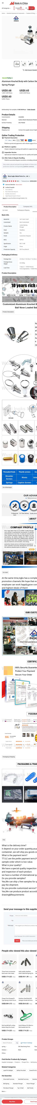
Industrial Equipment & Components (15, 13)
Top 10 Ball (20, 1088)
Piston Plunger (30, 1083)
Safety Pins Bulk (21, 1070)
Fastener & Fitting (30, 13)
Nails (19, 1050)
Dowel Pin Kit (33, 1070)
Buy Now (12, 1101)
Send (17, 941)
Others (4, 1053)
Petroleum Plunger (8, 1088)
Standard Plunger (18, 1083)
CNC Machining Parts (24, 1046)
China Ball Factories (8, 1079)
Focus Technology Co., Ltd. (22, 1098)
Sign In (4, 198)
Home (3, 13)
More (3, 1091)
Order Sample (31, 109)
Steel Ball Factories (23, 1079)
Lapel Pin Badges (8, 1070)
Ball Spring (6, 1083)
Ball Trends (30, 1088)
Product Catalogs (27, 1043)
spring (3, 1046)
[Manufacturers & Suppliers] (19, 3)
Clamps (4, 1050)
